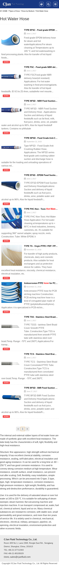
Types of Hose (14, 11)
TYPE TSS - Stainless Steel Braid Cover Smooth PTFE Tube (41, 317)
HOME (4, 11)
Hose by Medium (28, 11)
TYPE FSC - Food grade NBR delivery (41, 67)
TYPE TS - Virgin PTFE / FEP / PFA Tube (41, 246)
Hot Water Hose (42, 11)
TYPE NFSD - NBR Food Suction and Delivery (41, 101)
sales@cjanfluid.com (20, 557)
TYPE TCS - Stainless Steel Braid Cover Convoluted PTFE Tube (41, 354)
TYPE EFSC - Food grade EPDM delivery (41, 30)
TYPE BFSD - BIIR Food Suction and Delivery (41, 388)
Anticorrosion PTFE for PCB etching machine (41, 283)
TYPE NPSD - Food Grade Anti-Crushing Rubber (41, 138)
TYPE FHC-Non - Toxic (41, 209)
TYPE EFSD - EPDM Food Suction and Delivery (41, 175)
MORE (6, 62)
